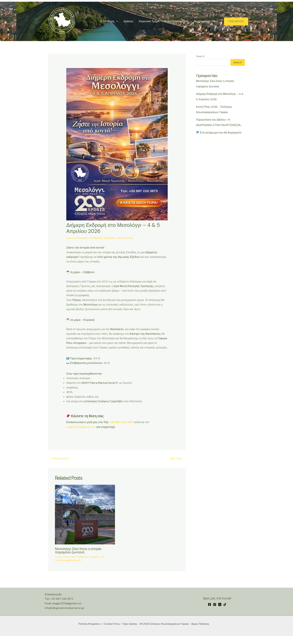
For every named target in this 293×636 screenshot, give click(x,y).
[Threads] (219, 604)
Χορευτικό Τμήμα (149, 21)
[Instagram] (214, 604)
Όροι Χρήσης (130, 623)
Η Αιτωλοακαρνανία (176, 21)
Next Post (177, 458)
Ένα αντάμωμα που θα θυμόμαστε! (220, 132)
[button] (116, 21)
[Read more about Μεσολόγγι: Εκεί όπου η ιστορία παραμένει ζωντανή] (85, 514)
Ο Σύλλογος (107, 21)
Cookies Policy (112, 623)
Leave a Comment (77, 238)
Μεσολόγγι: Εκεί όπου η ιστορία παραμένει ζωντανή (78, 550)
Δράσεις (128, 21)
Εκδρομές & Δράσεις (103, 238)
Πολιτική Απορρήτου (89, 623)
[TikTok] (224, 604)
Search (200, 56)
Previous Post (58, 458)
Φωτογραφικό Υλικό (206, 21)
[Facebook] (209, 604)
